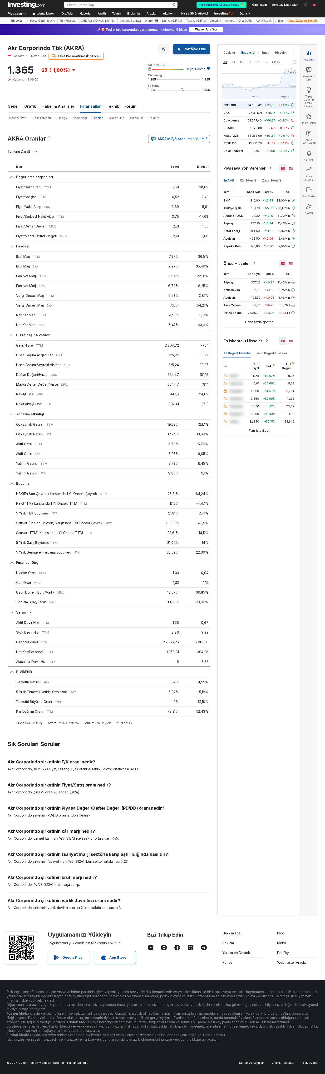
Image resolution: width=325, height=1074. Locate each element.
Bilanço (62, 118)
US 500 (228, 128)
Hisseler (16, 20)
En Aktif (228, 180)
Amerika (215, 20)
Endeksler (248, 52)
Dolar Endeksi (233, 150)
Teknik (113, 106)
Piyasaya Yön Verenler (244, 168)
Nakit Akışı (80, 118)
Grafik (30, 106)
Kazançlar (136, 118)
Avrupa (229, 20)
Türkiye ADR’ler (196, 20)
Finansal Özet (17, 118)
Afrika (279, 20)
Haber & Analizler (58, 106)
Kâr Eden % (248, 180)
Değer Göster (195, 69)
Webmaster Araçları (292, 962)
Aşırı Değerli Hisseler (272, 353)
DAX (226, 112)
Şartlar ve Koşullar (251, 1062)
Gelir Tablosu (41, 118)
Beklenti (154, 118)
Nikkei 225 (230, 135)
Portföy (283, 953)
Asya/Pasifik (263, 20)
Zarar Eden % (271, 180)
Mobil (281, 943)
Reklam (228, 943)
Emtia (265, 52)
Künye (227, 962)
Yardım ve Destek (236, 953)
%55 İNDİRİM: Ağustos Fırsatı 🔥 (221, 4)
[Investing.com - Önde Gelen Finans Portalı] (26, 4)
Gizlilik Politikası (283, 1062)
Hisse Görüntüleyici (194, 13)
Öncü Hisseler (236, 263)
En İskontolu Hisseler (242, 340)
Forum (130, 106)
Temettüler (116, 118)
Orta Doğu (245, 20)
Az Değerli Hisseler (237, 353)
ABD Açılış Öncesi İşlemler (98, 20)
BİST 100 (229, 105)
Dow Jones (231, 120)
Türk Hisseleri (68, 20)
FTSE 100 (229, 143)
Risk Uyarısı (310, 1062)
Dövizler (229, 52)
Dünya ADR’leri (172, 20)
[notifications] (305, 4)
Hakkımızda (231, 933)
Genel (13, 106)
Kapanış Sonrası (130, 20)
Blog (280, 933)
